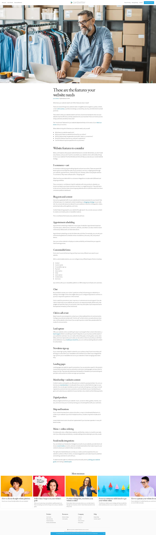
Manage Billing (135, 2)
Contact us (80, 517)
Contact (141, 2)
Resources (4, 2)
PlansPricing (127, 3)
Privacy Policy (95, 533)
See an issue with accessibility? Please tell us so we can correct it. (79, 529)
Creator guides (65, 519)
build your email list (72, 340)
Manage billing (96, 517)
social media (61, 446)
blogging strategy (89, 202)
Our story (79, 519)
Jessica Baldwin (56, 98)
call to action (60, 109)
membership (64, 385)
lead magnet (57, 334)
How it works (48, 517)
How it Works (10, 2)
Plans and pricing (49, 519)
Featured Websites (18, 2)
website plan (68, 462)
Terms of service (81, 520)
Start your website (149, 2)
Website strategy (65, 517)
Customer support (97, 519)
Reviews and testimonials (51, 522)
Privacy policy (80, 522)
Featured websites (49, 520)
